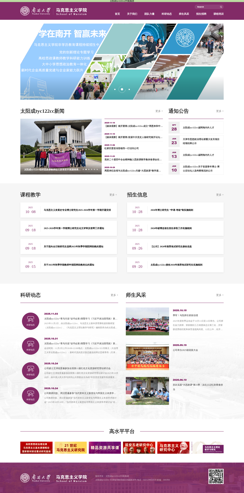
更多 (159, 111)
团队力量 (149, 13)
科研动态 (167, 13)
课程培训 (219, 13)
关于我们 (132, 13)
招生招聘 (201, 13)
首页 (117, 13)
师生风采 (184, 13)
